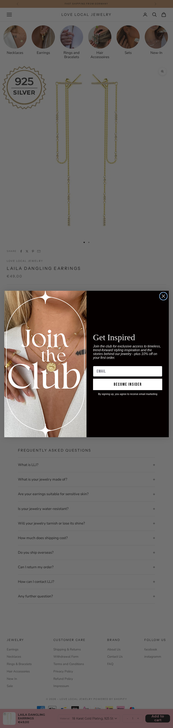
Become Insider (128, 384)
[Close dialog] (163, 296)
